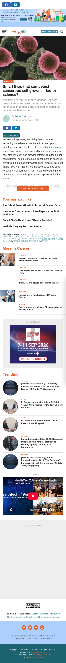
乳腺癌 (44, 239)
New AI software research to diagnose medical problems (31, 213)
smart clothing (10, 239)
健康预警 (51, 239)
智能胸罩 (32, 241)
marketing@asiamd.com (42, 655)
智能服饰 (24, 241)
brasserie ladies (29, 235)
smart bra (39, 237)
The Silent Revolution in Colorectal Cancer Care (31, 205)
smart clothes (52, 237)
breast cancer (45, 235)
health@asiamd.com (36, 657)
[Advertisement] (33, 561)
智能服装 (16, 241)
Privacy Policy (46, 638)
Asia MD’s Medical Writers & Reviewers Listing (33, 636)
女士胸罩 (9, 241)
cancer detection (11, 237)
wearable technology (30, 239)
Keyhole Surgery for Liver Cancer (23, 226)
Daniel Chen (21, 116)
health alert (27, 237)
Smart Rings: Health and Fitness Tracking (27, 220)
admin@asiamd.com (38, 652)
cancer (56, 235)
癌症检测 (44, 241)
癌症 (38, 241)
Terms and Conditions (26, 638)
